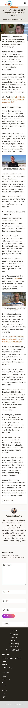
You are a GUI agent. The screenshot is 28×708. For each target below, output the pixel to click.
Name (6, 592)
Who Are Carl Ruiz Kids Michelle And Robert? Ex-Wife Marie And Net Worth (13, 339)
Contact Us (14, 634)
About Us (14, 637)
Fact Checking (7, 668)
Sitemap (14, 640)
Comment (7, 565)
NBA (3, 694)
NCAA (4, 697)
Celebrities (6, 679)
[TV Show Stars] (9, 3)
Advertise (5, 664)
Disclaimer (14, 647)
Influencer (14, 7)
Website (6, 610)
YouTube (15, 309)
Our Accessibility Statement (12, 658)
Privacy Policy (14, 644)
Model (4, 685)
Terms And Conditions (14, 650)
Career (4, 661)
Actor (4, 682)
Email (5, 601)
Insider (23, 169)
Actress (4, 676)
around (17, 279)
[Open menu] (24, 2)
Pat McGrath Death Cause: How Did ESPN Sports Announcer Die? (13, 99)
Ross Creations (8, 500)
